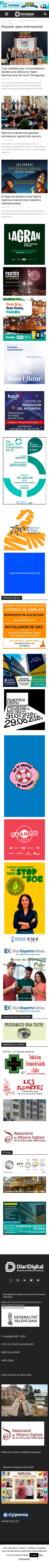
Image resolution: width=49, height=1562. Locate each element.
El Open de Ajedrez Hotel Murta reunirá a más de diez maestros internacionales (21, 200)
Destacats (5, 64)
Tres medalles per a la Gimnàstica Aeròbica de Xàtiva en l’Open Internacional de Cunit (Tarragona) (22, 72)
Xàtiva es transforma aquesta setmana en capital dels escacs (21, 134)
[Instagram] (17, 1280)
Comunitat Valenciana (9, 128)
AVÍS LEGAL (7, 1360)
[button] (45, 14)
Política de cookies (10, 1452)
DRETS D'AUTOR (10, 1352)
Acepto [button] (34, 1555)
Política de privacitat (31, 1452)
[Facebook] (11, 1280)
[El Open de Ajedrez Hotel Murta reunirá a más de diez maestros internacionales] (24, 176)
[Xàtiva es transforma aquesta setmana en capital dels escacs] (24, 112)
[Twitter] (31, 1280)
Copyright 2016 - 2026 (14, 1336)
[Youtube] (38, 1280)
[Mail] (24, 1280)
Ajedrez (4, 192)
